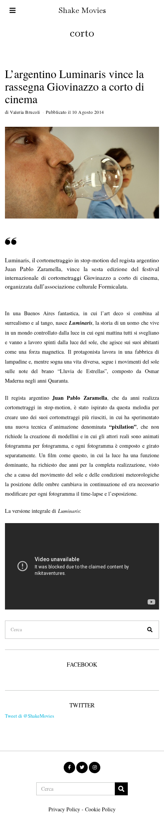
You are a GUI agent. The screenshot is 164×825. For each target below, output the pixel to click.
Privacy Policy (64, 809)
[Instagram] (94, 767)
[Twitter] (82, 767)
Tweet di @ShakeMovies (29, 716)
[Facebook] (69, 767)
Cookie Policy (100, 809)
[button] (150, 630)
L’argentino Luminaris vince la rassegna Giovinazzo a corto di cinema (74, 86)
